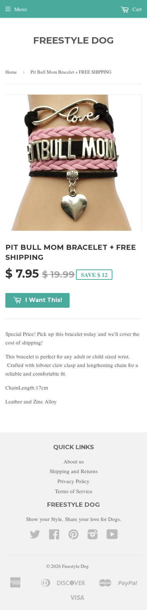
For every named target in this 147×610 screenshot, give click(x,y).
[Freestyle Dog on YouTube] (112, 536)
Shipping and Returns (74, 471)
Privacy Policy (73, 481)
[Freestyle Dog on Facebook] (54, 536)
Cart (136, 9)
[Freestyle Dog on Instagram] (92, 536)
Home (11, 72)
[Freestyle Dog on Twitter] (35, 536)
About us (74, 461)
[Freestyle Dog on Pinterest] (73, 536)
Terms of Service (73, 491)
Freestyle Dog (73, 40)
